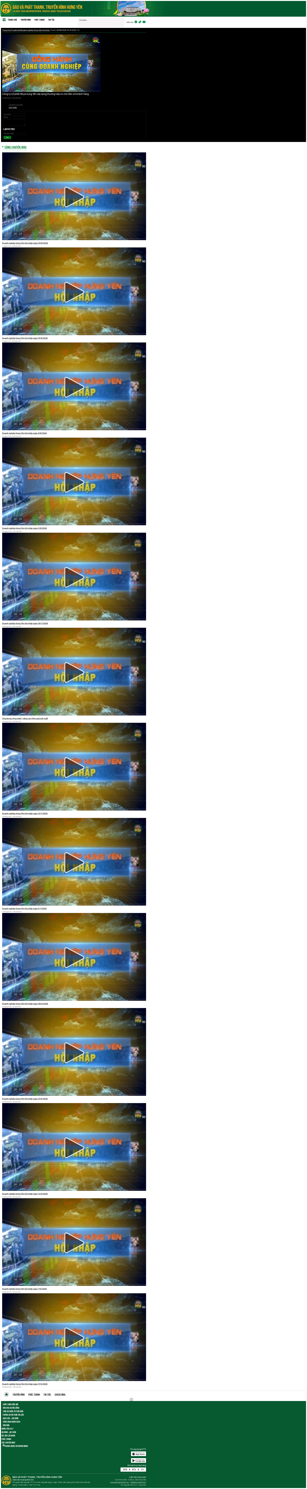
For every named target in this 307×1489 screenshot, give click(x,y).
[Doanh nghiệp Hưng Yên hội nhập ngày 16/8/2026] (74, 291)
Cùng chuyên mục (16, 147)
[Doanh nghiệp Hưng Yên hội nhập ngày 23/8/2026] (74, 196)
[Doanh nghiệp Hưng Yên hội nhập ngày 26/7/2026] (74, 577)
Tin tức (51, 19)
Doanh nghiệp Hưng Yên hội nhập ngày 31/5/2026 (24, 1384)
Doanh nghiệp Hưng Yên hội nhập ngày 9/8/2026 (24, 433)
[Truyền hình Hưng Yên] (7, 1484)
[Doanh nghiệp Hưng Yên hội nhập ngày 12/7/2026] (74, 767)
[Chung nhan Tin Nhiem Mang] (15, 1445)
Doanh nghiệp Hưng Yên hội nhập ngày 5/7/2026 (24, 908)
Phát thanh (39, 19)
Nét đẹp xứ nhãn (8, 1435)
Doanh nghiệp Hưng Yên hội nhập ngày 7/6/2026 (24, 1289)
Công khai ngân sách (11, 1421)
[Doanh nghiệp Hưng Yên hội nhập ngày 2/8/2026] (74, 482)
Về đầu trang (140, 1398)
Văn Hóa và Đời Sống (11, 1407)
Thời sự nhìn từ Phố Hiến (13, 1411)
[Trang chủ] (6, 1394)
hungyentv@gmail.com (119, 1482)
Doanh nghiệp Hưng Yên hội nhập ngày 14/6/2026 (25, 1193)
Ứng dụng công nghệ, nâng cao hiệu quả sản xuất (25, 718)
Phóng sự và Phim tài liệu (13, 1414)
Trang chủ (12, 19)
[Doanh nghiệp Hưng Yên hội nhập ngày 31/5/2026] (74, 1337)
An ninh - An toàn (9, 1432)
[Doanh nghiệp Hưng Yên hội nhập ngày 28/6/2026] (74, 957)
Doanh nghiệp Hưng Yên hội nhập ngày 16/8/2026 (25, 338)
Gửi (7, 137)
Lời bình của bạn (16, 104)
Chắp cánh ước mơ (10, 1404)
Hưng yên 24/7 (7, 1428)
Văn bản (6, 1425)
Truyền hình (26, 19)
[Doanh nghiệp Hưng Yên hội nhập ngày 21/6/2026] (74, 1052)
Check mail (60, 1394)
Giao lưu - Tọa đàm (10, 1418)
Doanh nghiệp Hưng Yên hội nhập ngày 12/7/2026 (25, 813)
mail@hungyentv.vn (138, 1482)
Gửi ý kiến (13, 107)
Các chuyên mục (8, 1442)
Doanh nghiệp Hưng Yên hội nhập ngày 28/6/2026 (25, 1003)
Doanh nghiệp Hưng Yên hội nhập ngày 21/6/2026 (25, 1098)
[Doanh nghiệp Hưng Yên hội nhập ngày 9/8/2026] (74, 386)
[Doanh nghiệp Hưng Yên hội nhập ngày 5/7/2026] (74, 862)
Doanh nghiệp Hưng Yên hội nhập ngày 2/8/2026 (24, 528)
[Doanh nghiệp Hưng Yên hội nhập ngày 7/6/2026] (74, 1242)
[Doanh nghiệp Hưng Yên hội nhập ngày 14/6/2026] (74, 1147)
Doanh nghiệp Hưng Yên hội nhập (35, 30)
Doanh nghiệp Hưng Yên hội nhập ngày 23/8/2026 (25, 243)
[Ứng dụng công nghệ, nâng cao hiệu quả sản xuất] (74, 672)
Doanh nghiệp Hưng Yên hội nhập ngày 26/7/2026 (25, 623)
